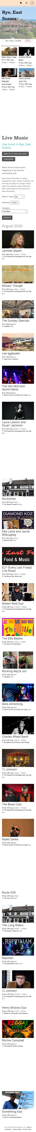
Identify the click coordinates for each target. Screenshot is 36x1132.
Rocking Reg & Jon (14, 671)
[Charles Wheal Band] (26, 51)
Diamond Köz (8, 540)
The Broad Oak (9, 576)
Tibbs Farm (7, 359)
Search (7, 218)
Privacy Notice (17, 1129)
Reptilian (7, 958)
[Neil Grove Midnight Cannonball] (9, 72)
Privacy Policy (27, 1129)
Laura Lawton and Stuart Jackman (14, 423)
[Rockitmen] (18, 487)
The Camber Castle (10, 1046)
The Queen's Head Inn (11, 504)
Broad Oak (18, 576)
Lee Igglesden (11, 353)
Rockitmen (9, 498)
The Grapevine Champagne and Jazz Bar (17, 256)
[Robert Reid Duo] (18, 592)
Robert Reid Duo (13, 603)
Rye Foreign (25, 742)
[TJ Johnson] (18, 758)
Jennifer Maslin (12, 250)
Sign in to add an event (15, 154)
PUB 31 (6, 1117)
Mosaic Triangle (12, 285)
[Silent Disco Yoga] (9, 51)
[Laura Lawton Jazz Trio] (26, 72)
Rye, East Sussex (12, 15)
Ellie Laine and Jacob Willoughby (16, 533)
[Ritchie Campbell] (18, 1029)
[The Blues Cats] (18, 793)
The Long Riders (12, 925)
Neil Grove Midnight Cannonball (6, 81)
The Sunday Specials (15, 320)
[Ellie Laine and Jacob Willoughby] (18, 520)
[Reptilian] (18, 947)
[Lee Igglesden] (18, 342)
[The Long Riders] (18, 914)
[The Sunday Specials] (18, 309)
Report (28, 40)
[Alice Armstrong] (18, 693)
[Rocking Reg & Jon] (18, 660)
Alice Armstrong (12, 704)
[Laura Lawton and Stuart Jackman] (18, 411)
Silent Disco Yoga (9, 57)
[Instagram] (26, 2)
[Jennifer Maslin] (18, 239)
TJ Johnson (9, 769)
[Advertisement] (18, 111)
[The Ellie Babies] (18, 627)
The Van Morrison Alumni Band (13, 387)
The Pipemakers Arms (11, 963)
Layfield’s (7, 326)
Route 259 (9, 892)
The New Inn (8, 644)
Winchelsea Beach (15, 1117)
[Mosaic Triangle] (18, 274)
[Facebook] (20, 2)
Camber (20, 1046)
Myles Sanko (10, 839)
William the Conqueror (11, 1013)
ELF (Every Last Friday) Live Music (17, 569)
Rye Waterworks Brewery (12, 742)
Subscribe (9, 159)
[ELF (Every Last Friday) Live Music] (18, 556)
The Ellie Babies (12, 638)
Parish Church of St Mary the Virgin (16, 395)
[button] (32, 3)
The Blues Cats (12, 804)
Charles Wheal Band (15, 736)
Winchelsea (17, 644)
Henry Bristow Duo (14, 1007)
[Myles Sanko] (18, 828)
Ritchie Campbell (13, 1040)
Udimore (15, 359)
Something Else (12, 1111)
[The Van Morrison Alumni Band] (18, 375)
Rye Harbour (23, 1013)
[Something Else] (18, 1100)
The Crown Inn (9, 898)
